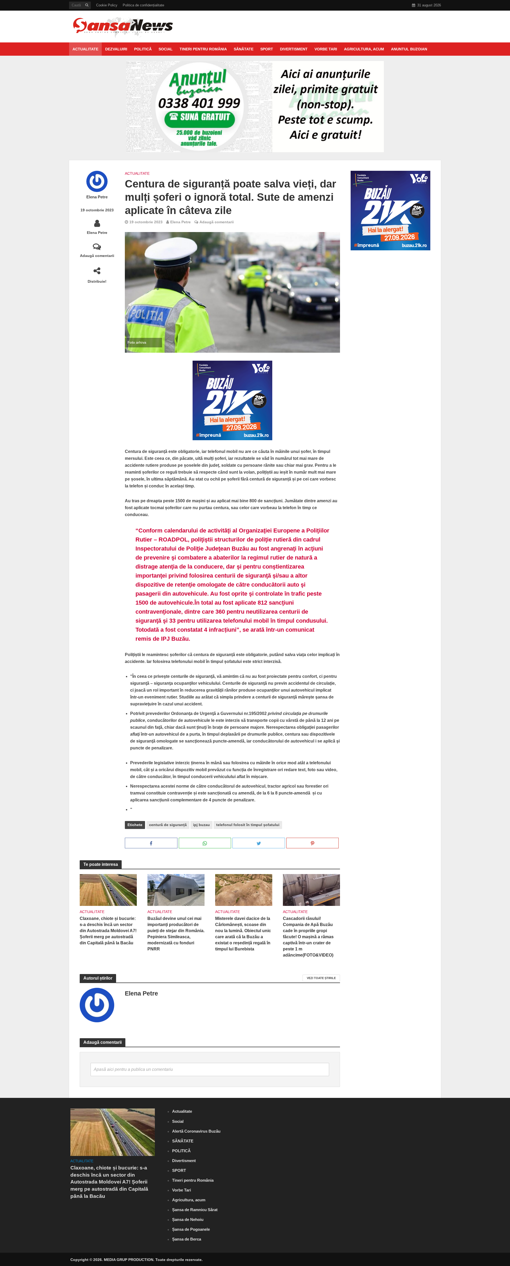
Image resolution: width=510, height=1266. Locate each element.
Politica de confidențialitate (143, 5)
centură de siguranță (168, 825)
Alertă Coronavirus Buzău (196, 1131)
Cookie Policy (106, 5)
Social (166, 49)
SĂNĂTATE (243, 49)
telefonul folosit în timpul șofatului (247, 825)
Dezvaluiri (116, 49)
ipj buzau (201, 825)
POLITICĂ (143, 49)
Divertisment (294, 49)
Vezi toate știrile (321, 978)
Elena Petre (97, 197)
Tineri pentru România (203, 49)
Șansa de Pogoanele (191, 1229)
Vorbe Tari (325, 49)
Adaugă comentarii (97, 256)
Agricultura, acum (364, 49)
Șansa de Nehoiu (187, 1219)
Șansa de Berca (186, 1239)
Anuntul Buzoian (409, 49)
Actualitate (85, 49)
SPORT (266, 49)
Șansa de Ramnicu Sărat (195, 1209)
